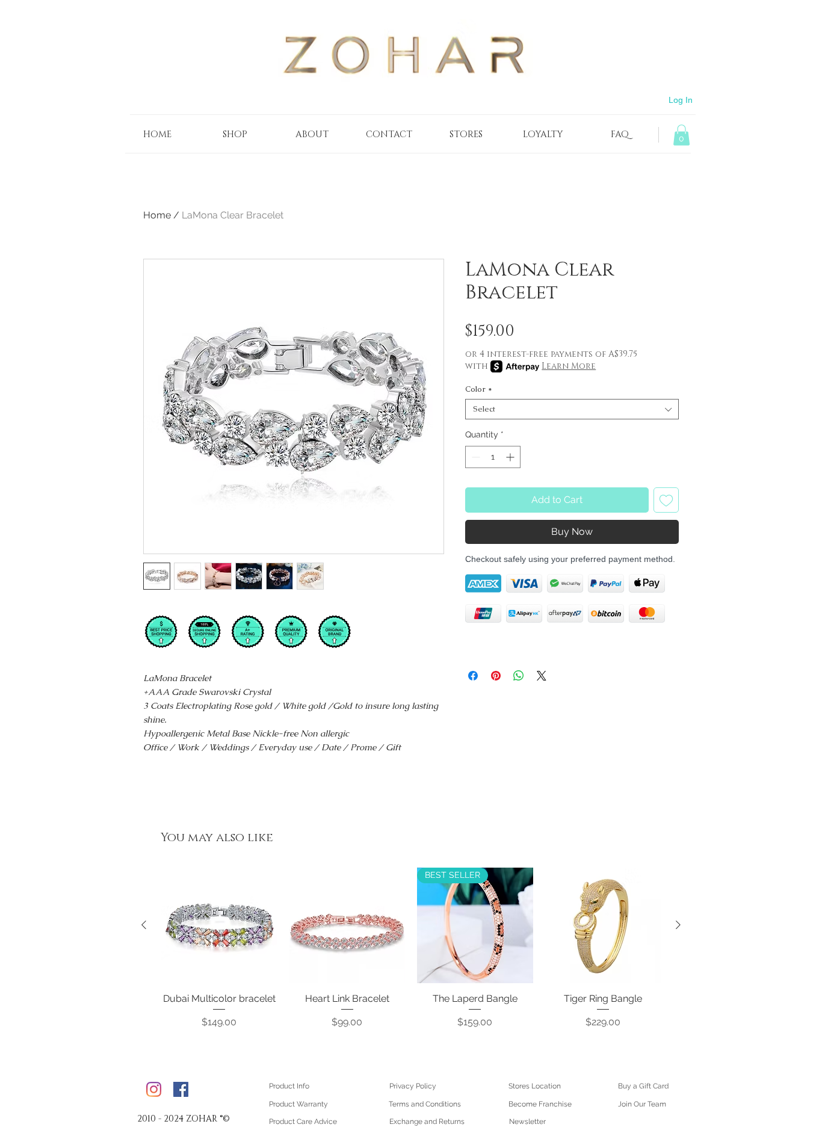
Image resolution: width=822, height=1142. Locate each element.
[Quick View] (219, 926)
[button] (681, 135)
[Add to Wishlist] (666, 500)
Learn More (569, 366)
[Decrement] (474, 457)
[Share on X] (541, 675)
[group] (411, 955)
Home (157, 215)
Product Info (289, 1086)
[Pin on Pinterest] (496, 675)
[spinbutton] (493, 457)
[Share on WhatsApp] (518, 675)
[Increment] (511, 457)
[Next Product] (678, 925)
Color (478, 389)
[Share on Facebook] (473, 675)
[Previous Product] (144, 925)
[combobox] (572, 409)
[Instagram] (153, 1089)
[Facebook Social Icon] (180, 1089)
